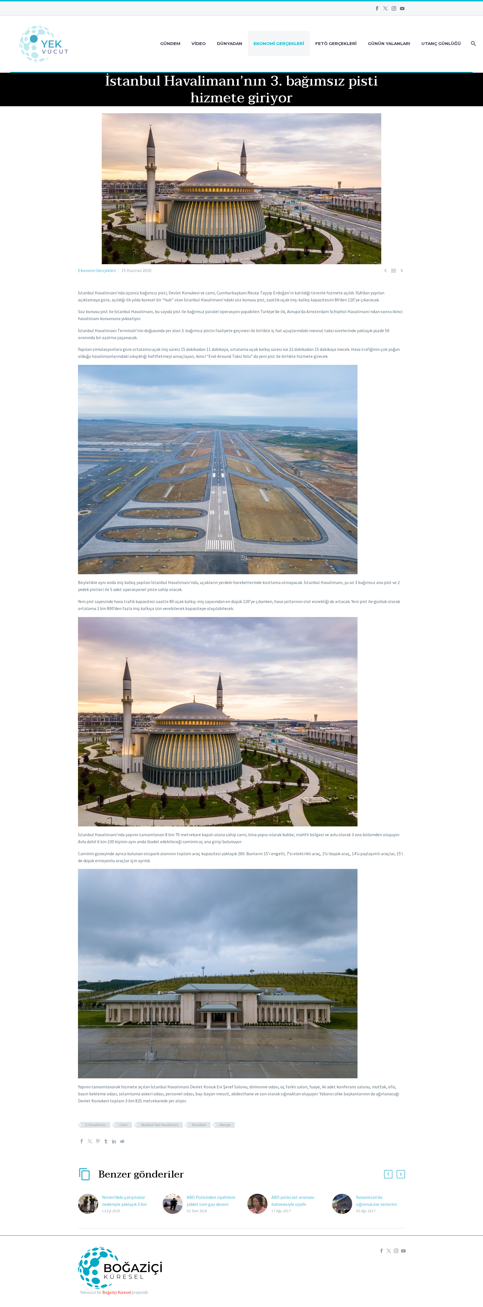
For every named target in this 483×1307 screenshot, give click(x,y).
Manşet (225, 1124)
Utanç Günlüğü (441, 43)
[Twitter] (385, 8)
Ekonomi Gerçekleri (279, 43)
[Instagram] (394, 8)
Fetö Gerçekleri (336, 43)
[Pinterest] (98, 1141)
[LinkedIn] (114, 1141)
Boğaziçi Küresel (116, 1292)
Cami (123, 1124)
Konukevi (199, 1124)
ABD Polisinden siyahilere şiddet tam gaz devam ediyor (211, 1204)
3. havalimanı (95, 1124)
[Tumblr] (106, 1141)
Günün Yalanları (389, 43)
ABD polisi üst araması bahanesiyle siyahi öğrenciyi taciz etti (292, 1204)
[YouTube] (402, 8)
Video (198, 43)
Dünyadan (229, 43)
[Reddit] (122, 1141)
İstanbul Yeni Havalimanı (159, 1124)
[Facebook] (377, 8)
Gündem (170, 43)
